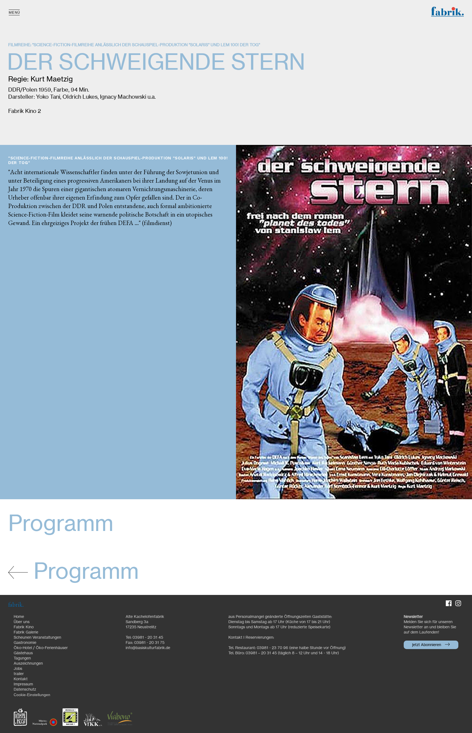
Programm (83, 572)
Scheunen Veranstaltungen (37, 637)
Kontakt (21, 679)
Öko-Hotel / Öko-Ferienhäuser (41, 648)
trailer (19, 674)
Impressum (23, 684)
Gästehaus (23, 653)
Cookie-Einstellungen (32, 695)
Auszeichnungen (28, 663)
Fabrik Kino (24, 627)
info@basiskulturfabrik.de (148, 648)
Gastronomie (25, 643)
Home (19, 617)
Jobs (18, 669)
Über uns (22, 622)
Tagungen (22, 658)
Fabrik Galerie (26, 632)
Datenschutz (25, 689)
